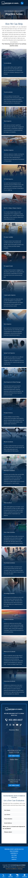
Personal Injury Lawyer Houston (14, 849)
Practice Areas (14, 851)
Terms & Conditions (11, 868)
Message (10, 876)
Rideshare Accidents (9, 470)
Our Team (14, 855)
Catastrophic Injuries (9, 295)
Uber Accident (8, 503)
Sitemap (20, 868)
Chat (17, 876)
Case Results (14, 853)
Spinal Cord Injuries (9, 353)
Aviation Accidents (9, 619)
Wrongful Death (8, 266)
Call (3, 876)
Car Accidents (7, 63)
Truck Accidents (8, 92)
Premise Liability (8, 237)
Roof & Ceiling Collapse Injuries (12, 208)
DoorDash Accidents (9, 563)
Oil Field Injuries (8, 179)
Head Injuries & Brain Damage (12, 382)
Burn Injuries (7, 324)
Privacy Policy (20, 867)
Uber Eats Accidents (9, 532)
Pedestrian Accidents (9, 681)
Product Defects (8, 413)
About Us (14, 857)
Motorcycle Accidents (9, 651)
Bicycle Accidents (8, 442)
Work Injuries (7, 121)
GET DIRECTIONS (14, 756)
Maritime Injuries (8, 150)
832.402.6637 (22, 3)
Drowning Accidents (9, 593)
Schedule (24, 876)
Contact (14, 859)
